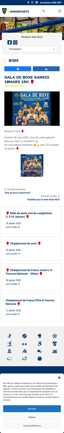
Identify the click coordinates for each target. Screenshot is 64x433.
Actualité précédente (16, 189)
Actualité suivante (49, 196)
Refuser (32, 417)
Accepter (32, 408)
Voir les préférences (32, 425)
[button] (59, 377)
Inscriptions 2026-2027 (50, 2)
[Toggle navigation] (60, 11)
